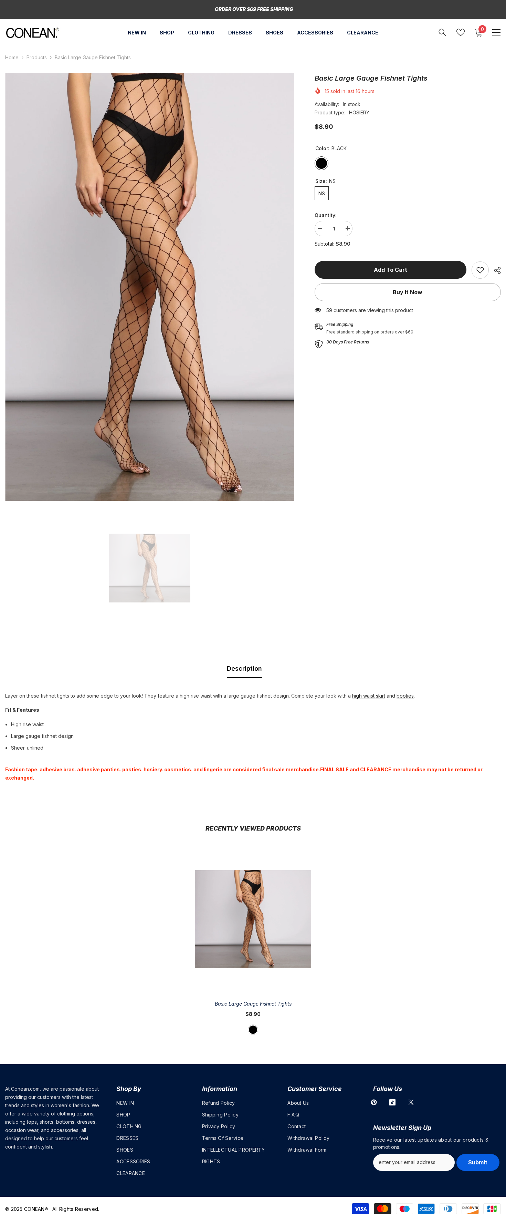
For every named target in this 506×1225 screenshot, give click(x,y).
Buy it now (407, 292)
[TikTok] (392, 1102)
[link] (480, 270)
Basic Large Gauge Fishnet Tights (253, 1004)
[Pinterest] (374, 1102)
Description (244, 668)
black (253, 1030)
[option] (149, 287)
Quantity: (326, 215)
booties (405, 696)
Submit (477, 1162)
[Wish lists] (460, 32)
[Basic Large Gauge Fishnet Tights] (253, 918)
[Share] (495, 270)
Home (12, 57)
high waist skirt (368, 696)
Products (37, 57)
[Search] (442, 32)
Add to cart (390, 269)
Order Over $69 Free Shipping (254, 9)
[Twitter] (411, 1102)
